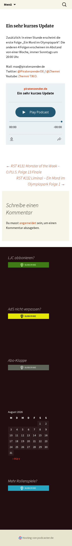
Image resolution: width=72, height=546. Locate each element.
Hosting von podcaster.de (38, 538)
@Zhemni (53, 71)
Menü (8, 4)
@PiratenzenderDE (31, 71)
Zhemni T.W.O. (27, 76)
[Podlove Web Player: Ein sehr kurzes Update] (35, 114)
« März (16, 458)
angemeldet (27, 223)
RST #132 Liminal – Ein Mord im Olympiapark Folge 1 (40, 180)
